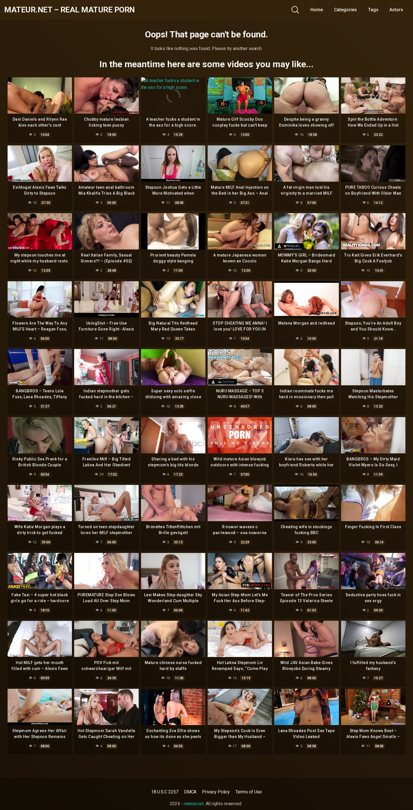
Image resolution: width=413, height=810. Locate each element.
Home (316, 9)
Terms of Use (248, 792)
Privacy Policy (216, 792)
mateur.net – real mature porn (69, 9)
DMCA (190, 792)
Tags (373, 9)
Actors (396, 9)
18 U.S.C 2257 (164, 792)
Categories (345, 9)
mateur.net (194, 803)
